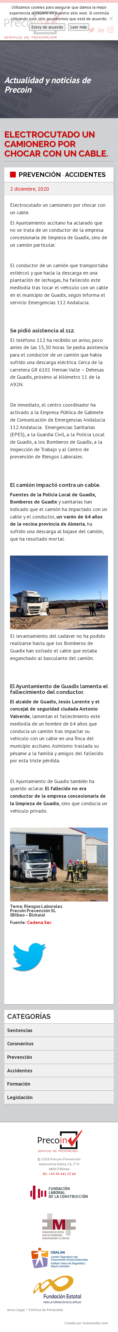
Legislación (20, 1097)
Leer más (78, 27)
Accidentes (85, 174)
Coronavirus (20, 1043)
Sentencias (19, 1030)
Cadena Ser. (39, 922)
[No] (111, 18)
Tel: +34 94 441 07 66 (59, 1174)
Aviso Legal (16, 1310)
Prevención (40, 174)
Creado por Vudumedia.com (86, 1323)
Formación (18, 1083)
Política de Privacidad (46, 1310)
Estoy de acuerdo (47, 27)
